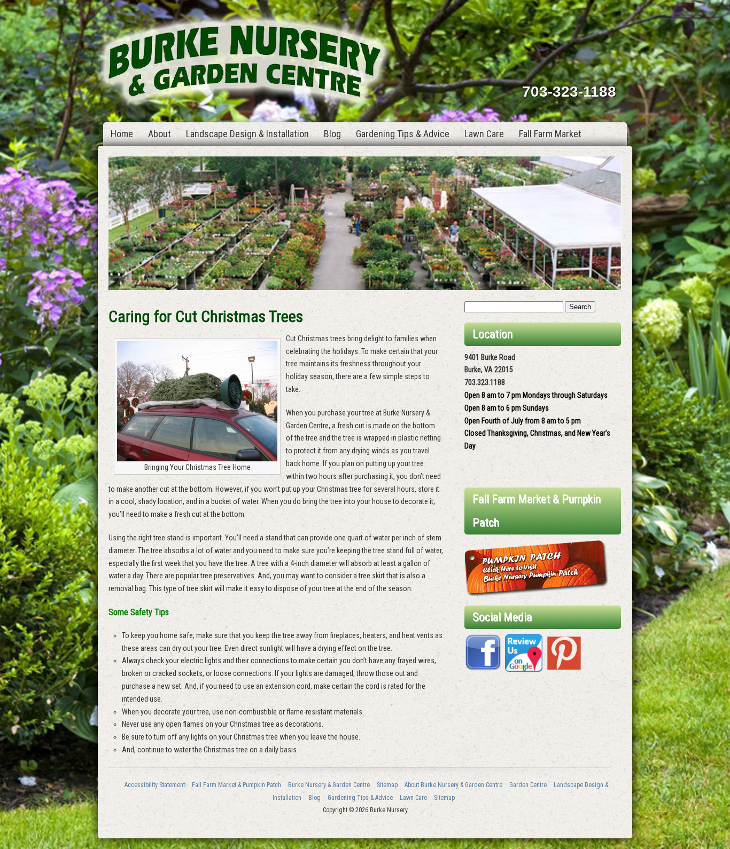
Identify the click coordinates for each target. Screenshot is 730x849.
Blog (332, 133)
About (159, 133)
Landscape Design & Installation (247, 133)
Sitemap (387, 785)
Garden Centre (528, 785)
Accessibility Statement (155, 785)
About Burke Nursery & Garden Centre (453, 785)
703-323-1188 (569, 91)
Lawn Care (484, 133)
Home (122, 133)
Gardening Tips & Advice (402, 133)
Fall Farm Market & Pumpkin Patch (236, 785)
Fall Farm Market (550, 133)
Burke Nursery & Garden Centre (329, 785)
